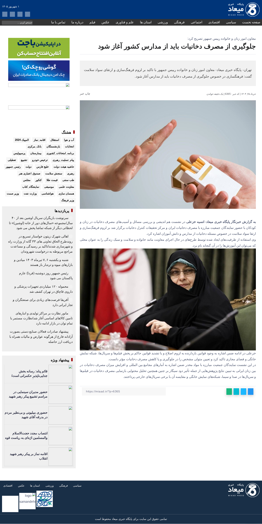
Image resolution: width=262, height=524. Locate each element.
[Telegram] (20, 14)
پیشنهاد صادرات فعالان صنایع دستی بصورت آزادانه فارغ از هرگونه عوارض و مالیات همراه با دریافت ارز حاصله (41, 336)
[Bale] (27, 14)
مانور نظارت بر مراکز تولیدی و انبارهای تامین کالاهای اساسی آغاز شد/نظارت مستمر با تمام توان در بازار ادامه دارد (41, 318)
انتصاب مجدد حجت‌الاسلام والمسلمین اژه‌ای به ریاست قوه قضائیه (26, 437)
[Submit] (5, 22)
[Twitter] (5, 14)
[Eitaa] (12, 14)
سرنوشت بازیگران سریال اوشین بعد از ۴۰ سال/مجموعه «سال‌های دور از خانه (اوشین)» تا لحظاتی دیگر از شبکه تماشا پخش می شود (41, 223)
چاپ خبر (85, 93)
